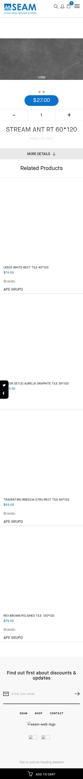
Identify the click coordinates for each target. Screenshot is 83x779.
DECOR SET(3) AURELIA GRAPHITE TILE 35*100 (36, 383)
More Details (38, 154)
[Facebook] (4, 394)
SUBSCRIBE (75, 694)
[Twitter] (4, 386)
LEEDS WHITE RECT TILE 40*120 (26, 267)
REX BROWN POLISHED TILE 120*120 (29, 615)
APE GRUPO (13, 289)
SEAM (23, 713)
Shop (39, 713)
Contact (57, 713)
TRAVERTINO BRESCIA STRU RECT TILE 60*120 (36, 499)
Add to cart (45, 774)
